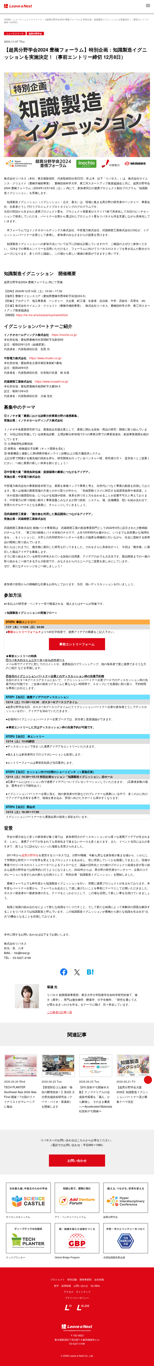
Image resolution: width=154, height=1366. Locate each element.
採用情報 (66, 1285)
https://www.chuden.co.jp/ (45, 358)
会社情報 (99, 1279)
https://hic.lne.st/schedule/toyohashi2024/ (42, 315)
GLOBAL (95, 1285)
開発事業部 (86, 1279)
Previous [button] (6, 1080)
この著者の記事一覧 (59, 1012)
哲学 (56, 1285)
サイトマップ (83, 1291)
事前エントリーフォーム (77, 644)
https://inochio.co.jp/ (64, 335)
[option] (21, 1081)
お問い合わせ (77, 1160)
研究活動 (72, 1279)
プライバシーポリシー (77, 1297)
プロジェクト (57, 1279)
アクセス (68, 1291)
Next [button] (148, 1080)
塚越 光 (52, 986)
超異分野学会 (35, 33)
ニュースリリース (15, 33)
